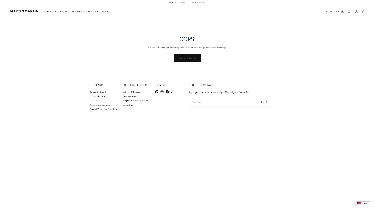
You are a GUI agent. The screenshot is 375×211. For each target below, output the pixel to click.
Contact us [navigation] (128, 105)
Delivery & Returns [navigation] (131, 92)
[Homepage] (24, 11)
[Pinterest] (156, 91)
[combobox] (363, 203)
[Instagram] (162, 91)
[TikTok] (172, 91)
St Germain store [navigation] (97, 96)
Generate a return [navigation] (131, 96)
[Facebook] (167, 91)
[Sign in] (356, 11)
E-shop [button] (64, 12)
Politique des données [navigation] (100, 105)
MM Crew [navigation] (94, 100)
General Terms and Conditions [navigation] (104, 109)
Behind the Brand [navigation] (98, 92)
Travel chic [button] (50, 12)
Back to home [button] (187, 58)
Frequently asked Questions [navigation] (135, 100)
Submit (262, 102)
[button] (335, 12)
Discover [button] (93, 12)
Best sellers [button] (78, 12)
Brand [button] (105, 12)
